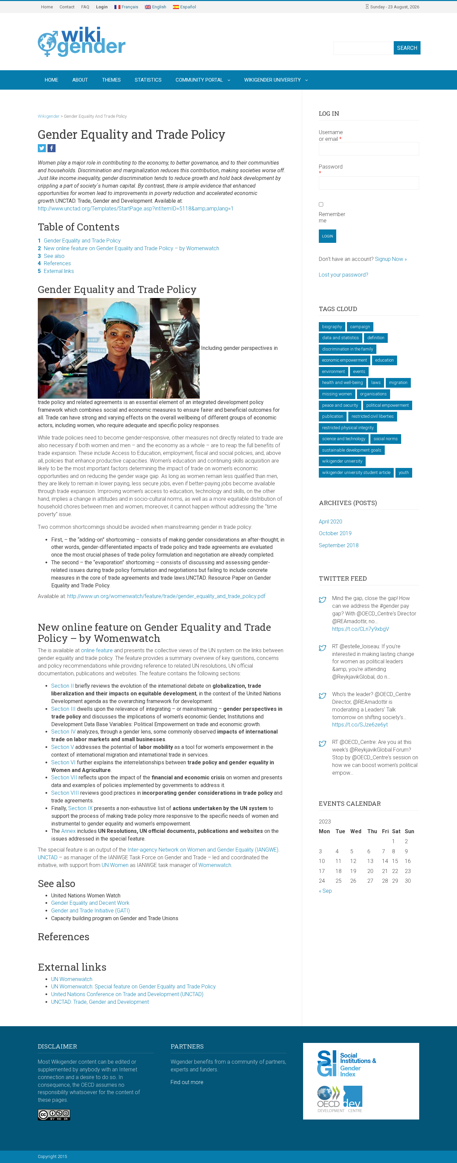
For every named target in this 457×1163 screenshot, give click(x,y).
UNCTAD (48, 857)
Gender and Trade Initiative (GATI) (90, 910)
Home (47, 6)
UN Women (115, 865)
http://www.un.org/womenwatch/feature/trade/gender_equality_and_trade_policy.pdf (166, 596)
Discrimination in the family (347, 349)
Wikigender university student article (356, 472)
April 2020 (330, 521)
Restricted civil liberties (373, 416)
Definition (375, 337)
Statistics (148, 80)
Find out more (187, 1082)
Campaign (360, 326)
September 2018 (339, 545)
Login (102, 6)
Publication (332, 416)
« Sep (325, 891)
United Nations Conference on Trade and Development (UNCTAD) (127, 994)
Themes (111, 80)
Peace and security (340, 405)
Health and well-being (342, 382)
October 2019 (335, 533)
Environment (333, 371)
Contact (67, 6)
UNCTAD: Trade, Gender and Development (100, 1002)
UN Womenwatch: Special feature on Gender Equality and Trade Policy (133, 986)
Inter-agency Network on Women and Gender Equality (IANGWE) (202, 850)
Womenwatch (214, 865)
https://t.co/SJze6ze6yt (360, 724)
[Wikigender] (81, 41)
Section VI (63, 762)
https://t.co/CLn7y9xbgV (360, 629)
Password (331, 170)
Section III (63, 709)
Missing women (337, 393)
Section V (62, 747)
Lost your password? (343, 275)
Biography (332, 326)
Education (384, 360)
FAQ (85, 6)
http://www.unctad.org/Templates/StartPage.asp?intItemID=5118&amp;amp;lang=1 (136, 208)
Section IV (63, 732)
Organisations (373, 393)
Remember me (332, 217)
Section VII (64, 777)
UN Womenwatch (71, 979)
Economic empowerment (344, 360)
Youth (404, 472)
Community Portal (199, 80)
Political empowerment (387, 405)
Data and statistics (340, 337)
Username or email (331, 135)
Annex (68, 831)
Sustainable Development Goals (351, 450)
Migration (398, 382)
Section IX (80, 808)
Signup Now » (391, 259)
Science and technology (343, 438)
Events (359, 371)
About (80, 80)
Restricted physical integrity (348, 427)
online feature (97, 650)
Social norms (386, 438)
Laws (376, 382)
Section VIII (65, 793)
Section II (62, 686)
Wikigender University (272, 80)
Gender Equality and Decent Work (90, 903)
